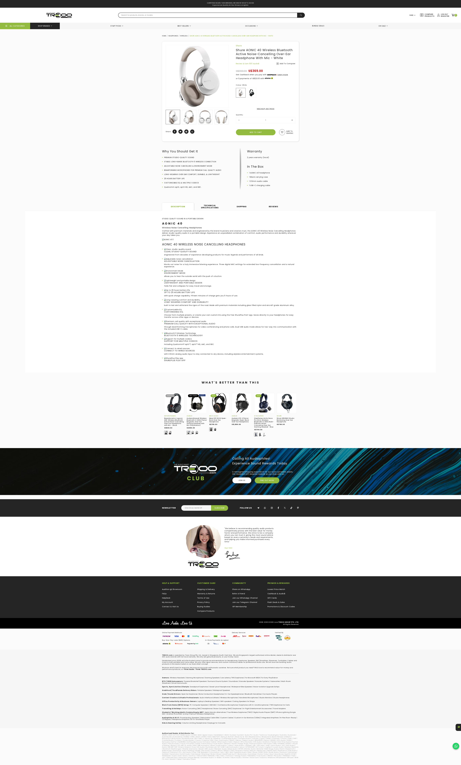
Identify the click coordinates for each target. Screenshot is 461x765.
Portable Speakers (204, 690)
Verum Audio (236, 757)
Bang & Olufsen (227, 737)
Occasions (250, 26)
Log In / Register (445, 15)
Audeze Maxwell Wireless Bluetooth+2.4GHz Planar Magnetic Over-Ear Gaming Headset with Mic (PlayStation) (197, 421)
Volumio (263, 757)
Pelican (253, 751)
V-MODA (218, 757)
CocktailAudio (168, 740)
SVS (179, 756)
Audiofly (283, 735)
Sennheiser (195, 754)
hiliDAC (288, 744)
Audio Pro (248, 735)
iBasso (173, 745)
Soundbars (233, 681)
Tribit (293, 756)
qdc (222, 752)
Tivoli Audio (261, 756)
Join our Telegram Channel (244, 602)
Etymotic (248, 742)
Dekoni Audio (248, 740)
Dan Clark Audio (221, 740)
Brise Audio (176, 738)
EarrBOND (181, 742)
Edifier (213, 742)
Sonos (260, 754)
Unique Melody (194, 757)
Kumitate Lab (211, 747)
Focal (183, 744)
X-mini (165, 759)
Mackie (288, 747)
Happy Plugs (243, 744)
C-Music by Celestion (212, 738)
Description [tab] (178, 206)
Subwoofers (275, 681)
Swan (185, 756)
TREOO (269, 756)
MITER (241, 749)
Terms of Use (203, 598)
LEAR (223, 747)
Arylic (210, 735)
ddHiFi (231, 740)
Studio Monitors (265, 698)
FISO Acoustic (173, 744)
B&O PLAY (216, 737)
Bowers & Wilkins (284, 737)
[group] (173, 117)
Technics (229, 756)
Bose (274, 737)
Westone (271, 757)
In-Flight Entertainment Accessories (257, 709)
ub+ (163, 757)
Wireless (184, 36)
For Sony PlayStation (269, 678)
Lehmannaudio (232, 747)
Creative (205, 740)
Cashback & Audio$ (276, 594)
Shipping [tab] (242, 206)
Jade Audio (239, 745)
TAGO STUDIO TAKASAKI (205, 756)
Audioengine (273, 735)
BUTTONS (198, 738)
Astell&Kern (218, 735)
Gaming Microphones (195, 678)
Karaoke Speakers (247, 681)
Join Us (241, 480)
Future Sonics (206, 744)
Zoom (193, 759)
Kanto (164, 747)
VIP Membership (239, 607)
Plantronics (282, 751)
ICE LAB (180, 745)
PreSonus (174, 752)
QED (226, 752)
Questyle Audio (240, 752)
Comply (178, 740)
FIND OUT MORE (267, 480)
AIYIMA (194, 735)
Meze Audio (213, 416)
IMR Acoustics (203, 745)
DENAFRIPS (259, 740)
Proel (194, 752)
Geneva (227, 744)
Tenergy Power (240, 756)
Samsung (292, 752)
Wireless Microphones (229, 698)
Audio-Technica (260, 735)
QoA (231, 752)
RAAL (250, 752)
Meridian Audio (221, 749)
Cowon (198, 740)
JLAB (267, 745)
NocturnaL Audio (180, 751)
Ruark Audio (274, 752)
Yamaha (186, 759)
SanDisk (165, 754)
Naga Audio (274, 749)
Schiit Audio (185, 754)
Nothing (191, 751)
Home (164, 36)
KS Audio (201, 747)
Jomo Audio (275, 745)
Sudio (174, 756)
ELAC (230, 742)
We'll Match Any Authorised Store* (230, 5)
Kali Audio (290, 745)
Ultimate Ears (172, 757)
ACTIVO (176, 735)
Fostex (197, 744)
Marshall (166, 749)
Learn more (283, 74)
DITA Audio (281, 740)
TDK (217, 756)
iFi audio (188, 745)
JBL (254, 745)
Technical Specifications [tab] (210, 206)
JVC (283, 745)
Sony (266, 754)
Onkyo (213, 751)
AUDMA (186, 737)
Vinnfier (245, 757)
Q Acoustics (214, 752)
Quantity (239, 115)
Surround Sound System (218, 681)
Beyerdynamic (170, 416)
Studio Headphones (281, 698)
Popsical (165, 752)
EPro (242, 742)
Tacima (192, 756)
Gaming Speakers (212, 678)
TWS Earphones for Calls (280, 705)
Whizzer (290, 757)
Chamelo (276, 738)
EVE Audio (257, 742)
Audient (240, 735)
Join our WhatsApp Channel (245, 598)
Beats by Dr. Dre (241, 737)
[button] (168, 117)
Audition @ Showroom (172, 589)
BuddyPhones (187, 738)
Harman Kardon (255, 744)
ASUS (226, 735)
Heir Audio (268, 744)
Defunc (238, 740)
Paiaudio (239, 751)
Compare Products (429, 15)
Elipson (237, 742)
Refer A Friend (238, 594)
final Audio (286, 742)
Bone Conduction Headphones (211, 694)
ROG (265, 752)
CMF (294, 738)
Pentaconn (261, 751)
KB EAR (170, 747)
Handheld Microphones (248, 698)
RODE (261, 752)
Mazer (201, 749)
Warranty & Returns (206, 594)
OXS (232, 751)
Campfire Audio (244, 738)
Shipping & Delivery (206, 589)
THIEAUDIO (251, 756)
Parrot (246, 751)
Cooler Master (188, 740)
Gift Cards (272, 598)
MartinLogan (176, 749)
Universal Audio (207, 757)
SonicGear (252, 754)
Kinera (181, 747)
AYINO (204, 737)
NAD (266, 749)
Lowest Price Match (276, 589)
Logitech (268, 747)
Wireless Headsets (177, 678)
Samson (283, 752)
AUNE (192, 737)
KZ (219, 747)
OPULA (220, 751)
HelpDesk (166, 598)
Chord (283, 738)
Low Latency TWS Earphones (232, 678)
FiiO (279, 742)
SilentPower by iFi (229, 754)
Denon (266, 740)
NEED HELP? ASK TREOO (265, 109)
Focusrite (190, 744)
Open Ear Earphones (189, 694)
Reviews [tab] (273, 206)
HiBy (275, 744)
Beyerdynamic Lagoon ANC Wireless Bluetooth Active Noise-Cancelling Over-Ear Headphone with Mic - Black (174, 421)
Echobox (206, 742)
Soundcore (279, 754)
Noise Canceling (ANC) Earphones (227, 709)
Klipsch (188, 747)
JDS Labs (260, 745)
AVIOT (198, 737)
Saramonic (174, 754)
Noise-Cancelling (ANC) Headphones (197, 709)
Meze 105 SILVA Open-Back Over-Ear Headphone (218, 420)
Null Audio (206, 751)
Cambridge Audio (229, 738)
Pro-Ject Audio (185, 752)
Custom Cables (227, 718)
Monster (260, 749)
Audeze (189, 416)
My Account (167, 602)
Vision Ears (254, 757)
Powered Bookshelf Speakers (195, 681)
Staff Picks (115, 26)
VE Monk (226, 757)
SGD (411, 15)
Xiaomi (172, 759)
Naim (282, 749)
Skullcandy (242, 754)
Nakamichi (290, 749)
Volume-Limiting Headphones (194, 723)
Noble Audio (167, 751)
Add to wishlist (289, 132)
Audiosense (177, 737)
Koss (194, 747)
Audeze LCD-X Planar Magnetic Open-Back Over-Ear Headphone (240, 420)
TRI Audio (277, 756)
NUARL (197, 751)
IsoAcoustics (221, 745)
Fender (273, 742)
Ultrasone (182, 757)
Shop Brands (44, 26)
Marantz (295, 747)
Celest (268, 738)
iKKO (195, 745)
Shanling (205, 754)
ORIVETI (226, 751)
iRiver (212, 745)
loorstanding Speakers (190, 718)
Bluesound (266, 737)
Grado (234, 744)
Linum (261, 747)
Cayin (262, 738)
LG (257, 747)
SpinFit (287, 754)
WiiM (296, 757)
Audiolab (291, 735)
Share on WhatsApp (241, 589)
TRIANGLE (286, 756)
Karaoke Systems (262, 681)
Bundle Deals (318, 26)
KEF (176, 747)
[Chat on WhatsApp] (456, 746)
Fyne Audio (218, 744)
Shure (239, 45)
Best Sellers (183, 26)
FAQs (164, 594)
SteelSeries (259, 416)
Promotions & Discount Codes (281, 607)
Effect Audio (222, 742)
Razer (255, 752)
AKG (199, 735)
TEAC (222, 756)
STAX (293, 754)
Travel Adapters (279, 709)
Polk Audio (292, 751)
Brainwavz (166, 738)
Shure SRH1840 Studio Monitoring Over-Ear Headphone (285, 420)
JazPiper (248, 745)
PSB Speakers (202, 752)
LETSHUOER (250, 747)
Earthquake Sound (194, 742)
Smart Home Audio (179, 683)
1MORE (164, 735)
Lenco (242, 747)
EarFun (174, 742)
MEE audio (209, 749)
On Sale (382, 26)
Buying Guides (203, 607)
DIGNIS (273, 740)
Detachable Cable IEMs (210, 718)
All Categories (17, 26)
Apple (205, 735)
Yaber (179, 759)
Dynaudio (166, 742)
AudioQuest (166, 737)
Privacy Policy (203, 602)
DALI (212, 740)
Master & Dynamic (190, 749)
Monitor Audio (250, 749)
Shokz (212, 754)
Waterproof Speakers (221, 690)
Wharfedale (281, 757)
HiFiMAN (281, 744)
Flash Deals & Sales (276, 602)
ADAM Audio (185, 735)
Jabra (230, 745)
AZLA (209, 737)
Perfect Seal (271, 751)
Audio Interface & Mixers (209, 698)
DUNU (289, 740)
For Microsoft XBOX (252, 678)
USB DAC (213, 705)
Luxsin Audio (278, 747)
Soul (271, 754)
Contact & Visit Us (170, 607)
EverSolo (266, 742)
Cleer (290, 738)
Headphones (173, 36)
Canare (255, 738)
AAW (170, 735)
